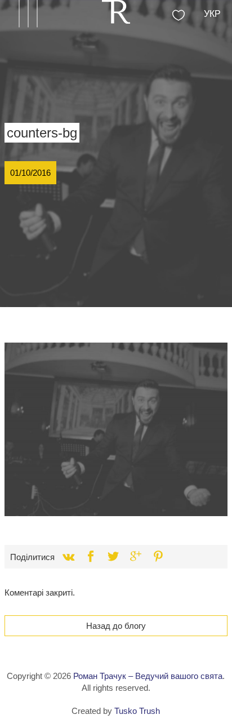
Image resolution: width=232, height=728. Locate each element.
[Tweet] (113, 557)
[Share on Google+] (136, 557)
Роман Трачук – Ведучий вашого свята (147, 676)
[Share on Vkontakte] (68, 556)
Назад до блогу (116, 626)
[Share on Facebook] (91, 557)
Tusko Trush (137, 711)
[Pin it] (158, 557)
